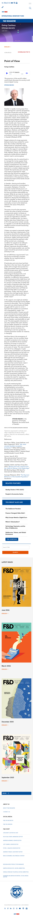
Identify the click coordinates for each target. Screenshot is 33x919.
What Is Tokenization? (12, 522)
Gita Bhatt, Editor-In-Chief (10, 833)
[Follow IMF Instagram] (8, 3)
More (5, 793)
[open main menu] (30, 3)
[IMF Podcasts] (23, 908)
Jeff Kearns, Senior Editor (10, 844)
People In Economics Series (14, 494)
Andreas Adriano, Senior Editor (12, 840)
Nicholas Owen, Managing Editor (13, 837)
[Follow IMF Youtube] (12, 3)
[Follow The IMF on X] (2, 3)
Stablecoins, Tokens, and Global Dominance (15, 533)
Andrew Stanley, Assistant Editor (12, 852)
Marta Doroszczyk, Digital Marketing (14, 868)
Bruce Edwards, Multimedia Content (13, 856)
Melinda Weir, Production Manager (13, 864)
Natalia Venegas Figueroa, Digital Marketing (16, 872)
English (7, 47)
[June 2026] (16, 586)
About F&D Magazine (9, 808)
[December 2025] (16, 698)
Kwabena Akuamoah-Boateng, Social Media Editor (15, 876)
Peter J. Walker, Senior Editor (11, 848)
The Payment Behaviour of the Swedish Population (16, 476)
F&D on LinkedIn (7, 824)
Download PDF (23, 52)
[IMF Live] (5, 11)
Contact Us (6, 812)
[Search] (30, 8)
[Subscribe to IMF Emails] (16, 3)
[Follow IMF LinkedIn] (6, 3)
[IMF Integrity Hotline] (2, 7)
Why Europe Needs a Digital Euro (16, 517)
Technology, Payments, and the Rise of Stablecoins (15, 527)
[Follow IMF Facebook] (4, 3)
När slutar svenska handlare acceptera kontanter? (15, 446)
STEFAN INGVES (8, 28)
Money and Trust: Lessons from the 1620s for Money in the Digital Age (16, 467)
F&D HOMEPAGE (12, 539)
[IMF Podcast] (14, 3)
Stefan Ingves (9, 85)
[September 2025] (16, 754)
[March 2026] (16, 642)
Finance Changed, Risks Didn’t (15, 513)
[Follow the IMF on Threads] (9, 3)
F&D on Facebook (8, 820)
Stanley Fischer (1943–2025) (14, 489)
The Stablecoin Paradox (13, 508)
